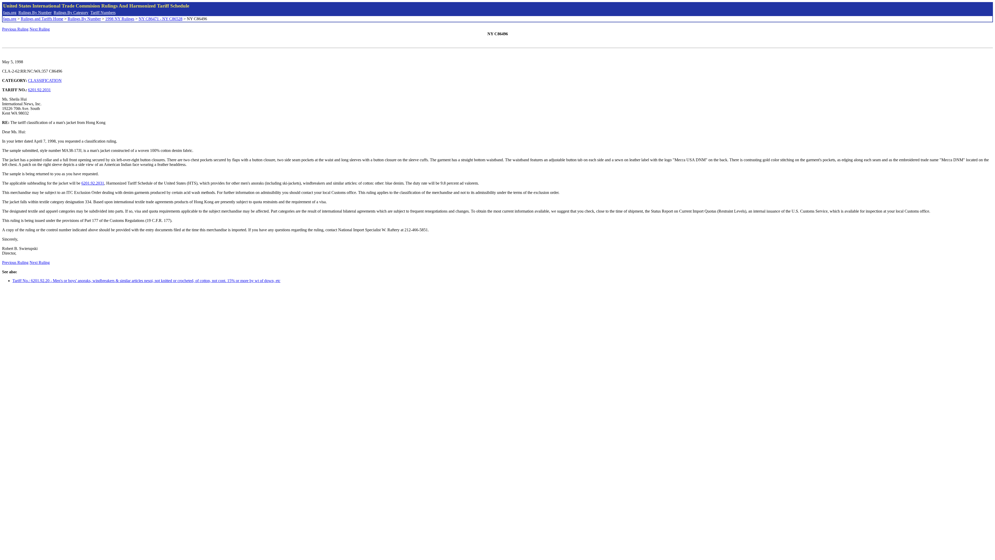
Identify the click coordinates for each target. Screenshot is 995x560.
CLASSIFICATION (45, 80)
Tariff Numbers (103, 12)
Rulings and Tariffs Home (42, 19)
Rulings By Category (71, 12)
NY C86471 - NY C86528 (160, 19)
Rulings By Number (35, 12)
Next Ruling (40, 29)
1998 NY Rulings (119, 19)
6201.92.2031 (39, 90)
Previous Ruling (15, 29)
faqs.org (9, 12)
